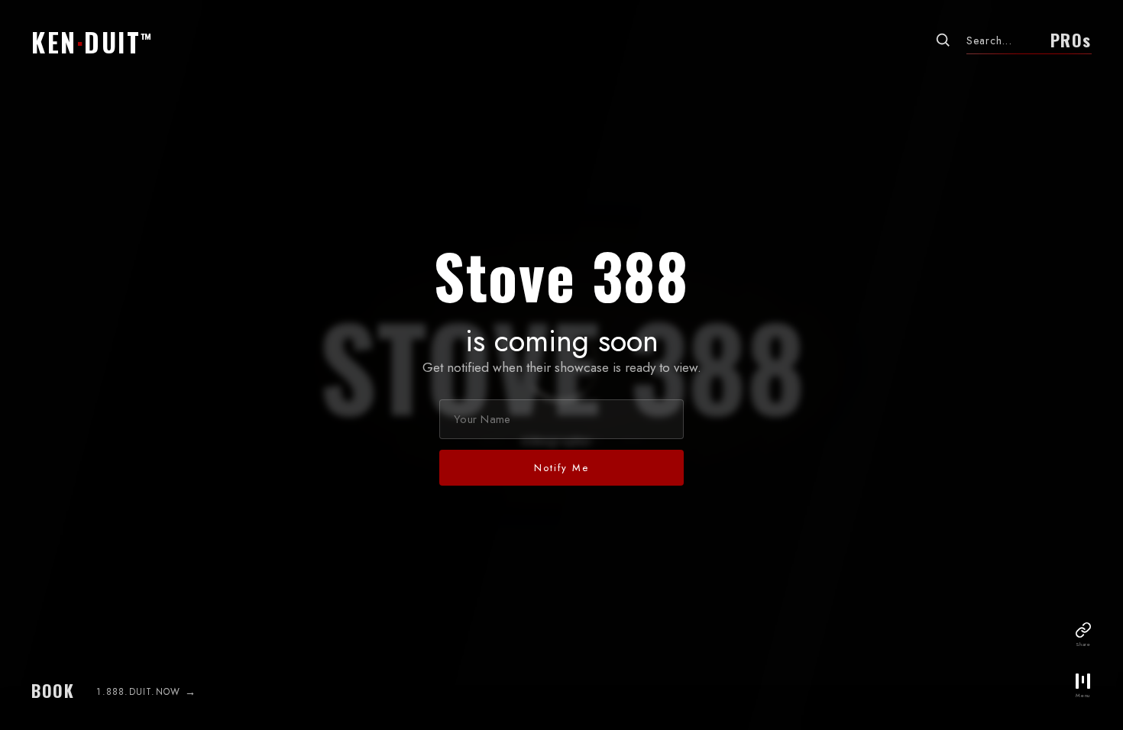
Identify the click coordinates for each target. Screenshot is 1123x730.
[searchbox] (1002, 40)
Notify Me (561, 467)
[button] (92, 37)
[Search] (942, 39)
